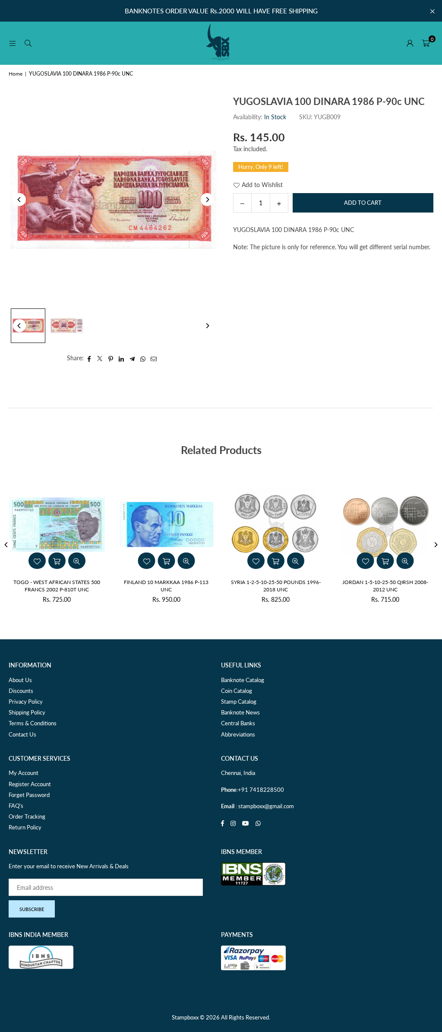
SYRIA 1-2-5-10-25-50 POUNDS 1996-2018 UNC (276, 586)
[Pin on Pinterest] (110, 358)
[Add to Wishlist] (256, 561)
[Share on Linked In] (121, 358)
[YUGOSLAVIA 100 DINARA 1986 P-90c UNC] (28, 326)
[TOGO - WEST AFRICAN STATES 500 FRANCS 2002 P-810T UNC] (57, 524)
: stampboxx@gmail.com (264, 806)
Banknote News (240, 712)
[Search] (28, 43)
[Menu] (12, 43)
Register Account (30, 784)
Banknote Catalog (242, 679)
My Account (23, 772)
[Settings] (410, 43)
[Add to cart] (275, 561)
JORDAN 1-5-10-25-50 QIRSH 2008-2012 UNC (385, 586)
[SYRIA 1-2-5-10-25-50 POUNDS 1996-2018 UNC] (276, 524)
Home (15, 73)
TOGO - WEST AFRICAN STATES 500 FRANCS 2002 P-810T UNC (56, 586)
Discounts (21, 690)
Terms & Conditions (33, 723)
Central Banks (238, 723)
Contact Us (22, 734)
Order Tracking (27, 816)
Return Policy (25, 827)
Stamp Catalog (238, 701)
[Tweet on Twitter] (100, 358)
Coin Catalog (236, 690)
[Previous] (19, 199)
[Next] (207, 199)
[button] (425, 43)
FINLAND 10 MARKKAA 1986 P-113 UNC (166, 586)
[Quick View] (295, 561)
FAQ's (16, 805)
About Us (20, 679)
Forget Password (29, 794)
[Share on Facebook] (89, 358)
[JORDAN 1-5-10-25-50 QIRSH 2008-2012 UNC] (385, 524)
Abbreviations (238, 734)
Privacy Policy (26, 701)
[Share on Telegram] (132, 358)
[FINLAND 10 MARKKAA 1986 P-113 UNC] (167, 524)
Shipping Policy (27, 712)
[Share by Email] (154, 358)
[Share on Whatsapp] (143, 358)
